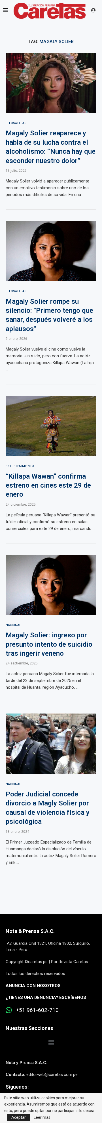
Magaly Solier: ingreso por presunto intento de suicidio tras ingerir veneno (49, 644)
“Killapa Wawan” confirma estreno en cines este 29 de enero (48, 485)
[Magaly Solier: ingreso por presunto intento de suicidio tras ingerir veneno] (51, 585)
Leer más (42, 1117)
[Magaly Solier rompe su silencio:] (51, 251)
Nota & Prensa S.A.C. (30, 931)
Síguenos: (17, 1087)
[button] (51, 1042)
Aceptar (18, 1117)
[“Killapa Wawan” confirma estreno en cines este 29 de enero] (51, 426)
